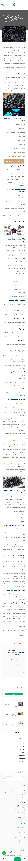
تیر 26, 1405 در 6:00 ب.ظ (13, 662)
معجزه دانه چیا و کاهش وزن (11, 724)
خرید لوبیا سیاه (22, 758)
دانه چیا (21, 794)
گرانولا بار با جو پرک (20, 528)
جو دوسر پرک (7, 792)
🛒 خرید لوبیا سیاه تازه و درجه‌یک (14, 161)
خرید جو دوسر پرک (21, 738)
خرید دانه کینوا (22, 741)
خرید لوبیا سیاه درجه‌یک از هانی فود (16, 403)
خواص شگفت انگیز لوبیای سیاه (16, 644)
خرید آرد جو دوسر (21, 761)
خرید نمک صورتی (21, 746)
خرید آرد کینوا (22, 752)
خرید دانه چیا (22, 735)
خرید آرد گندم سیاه (21, 749)
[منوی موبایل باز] (26, 4)
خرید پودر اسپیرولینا (21, 743)
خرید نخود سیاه (22, 755)
